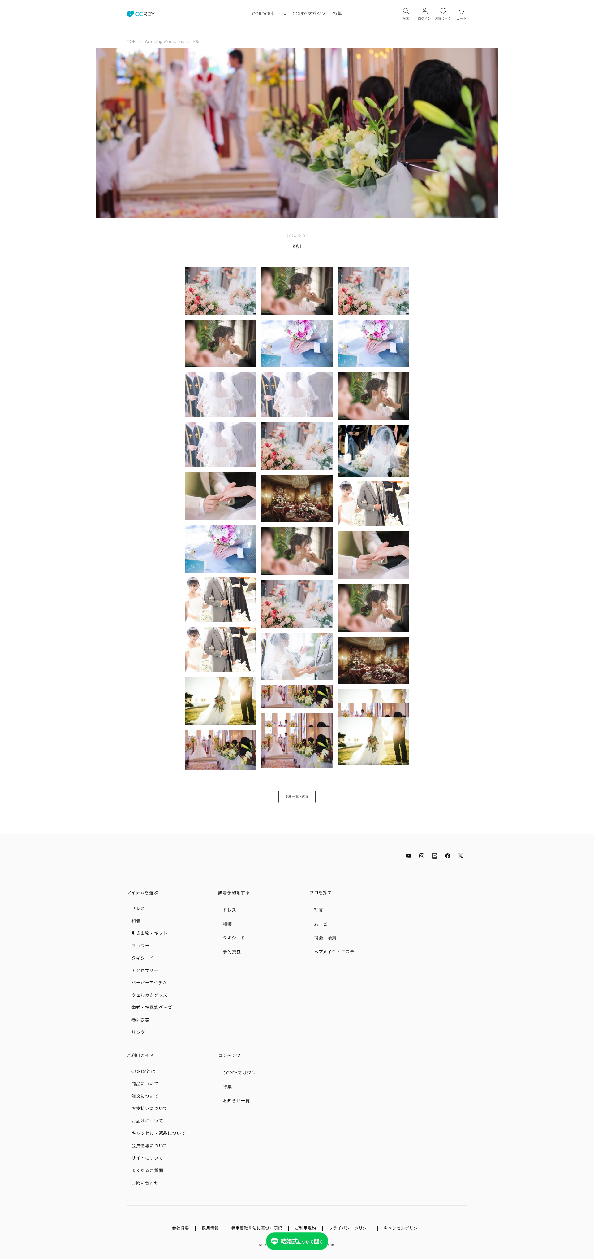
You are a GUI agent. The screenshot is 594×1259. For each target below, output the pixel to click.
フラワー (140, 945)
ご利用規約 (305, 1228)
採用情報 (210, 1228)
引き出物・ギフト (149, 933)
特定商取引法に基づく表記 (256, 1228)
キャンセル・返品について (158, 1133)
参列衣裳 (140, 1020)
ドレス (138, 908)
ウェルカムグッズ (149, 995)
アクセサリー (144, 970)
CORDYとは (143, 1071)
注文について (145, 1096)
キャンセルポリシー (403, 1228)
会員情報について (149, 1145)
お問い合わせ (145, 1183)
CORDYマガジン (239, 1073)
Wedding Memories (164, 41)
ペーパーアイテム (149, 983)
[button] (268, 13)
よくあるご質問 (147, 1170)
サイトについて (147, 1158)
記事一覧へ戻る (297, 797)
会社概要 (180, 1228)
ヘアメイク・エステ (334, 952)
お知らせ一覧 (236, 1101)
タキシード (142, 958)
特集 (227, 1087)
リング (138, 1032)
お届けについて (147, 1121)
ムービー (323, 924)
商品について (145, 1084)
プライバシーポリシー (350, 1228)
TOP (131, 41)
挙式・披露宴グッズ (151, 1007)
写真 (318, 910)
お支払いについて (149, 1108)
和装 (135, 921)
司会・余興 (325, 938)
